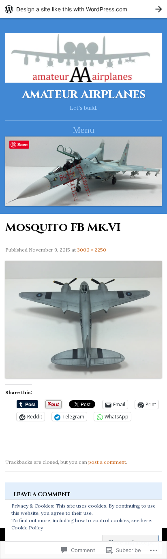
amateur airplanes (83, 94)
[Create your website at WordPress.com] (83, 9)
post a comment (107, 462)
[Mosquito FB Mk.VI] (83, 376)
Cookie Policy (27, 528)
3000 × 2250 (91, 250)
